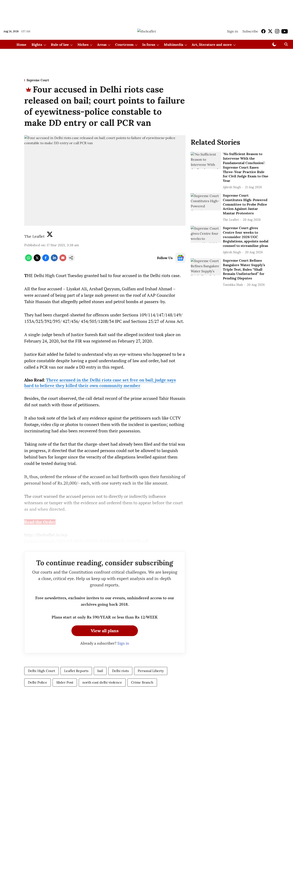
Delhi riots (120, 671)
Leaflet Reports (76, 671)
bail (100, 671)
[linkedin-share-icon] (54, 260)
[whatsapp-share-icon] (28, 260)
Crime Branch (142, 682)
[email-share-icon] (62, 260)
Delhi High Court (41, 671)
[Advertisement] (146, 11)
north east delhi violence (102, 682)
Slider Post (64, 682)
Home (21, 44)
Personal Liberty (151, 671)
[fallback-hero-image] (206, 160)
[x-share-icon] (37, 260)
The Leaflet (34, 236)
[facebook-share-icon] (45, 260)
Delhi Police (37, 682)
